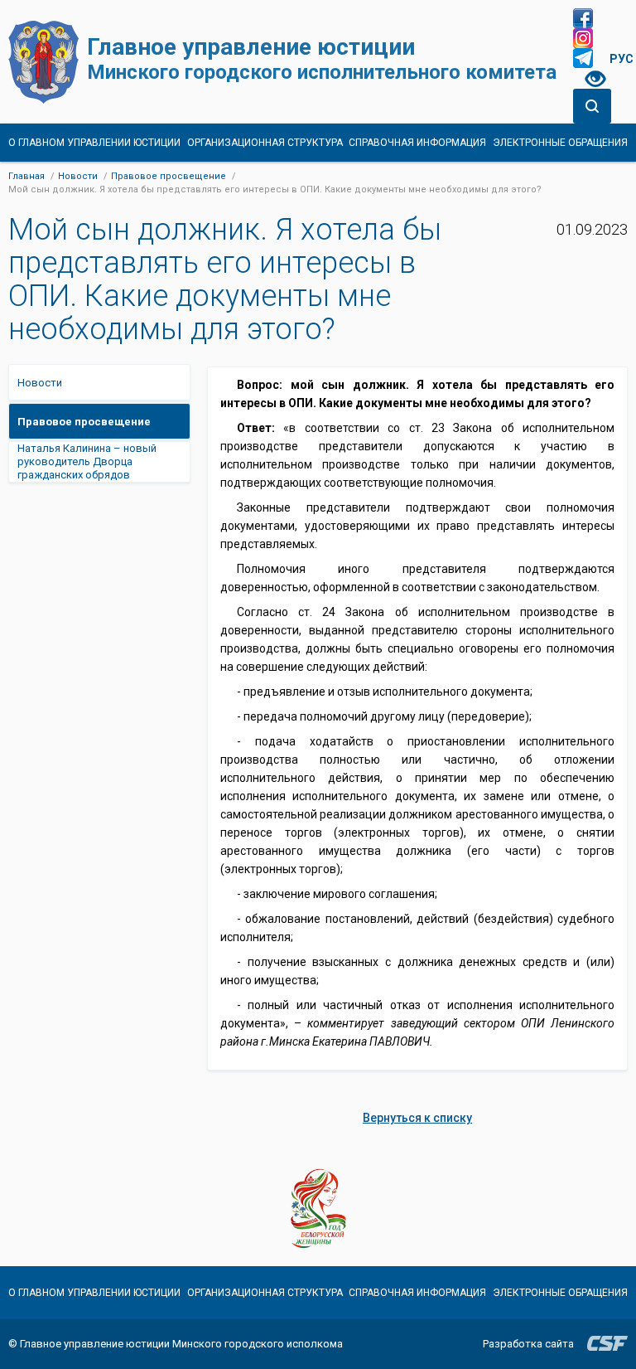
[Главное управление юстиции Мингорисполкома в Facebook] (583, 18)
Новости (78, 176)
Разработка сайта (528, 1343)
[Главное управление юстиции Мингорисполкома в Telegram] (583, 58)
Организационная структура (265, 142)
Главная (26, 176)
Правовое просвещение (168, 176)
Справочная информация (417, 142)
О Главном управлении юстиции (94, 142)
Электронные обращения (560, 142)
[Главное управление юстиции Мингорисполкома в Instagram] (583, 38)
